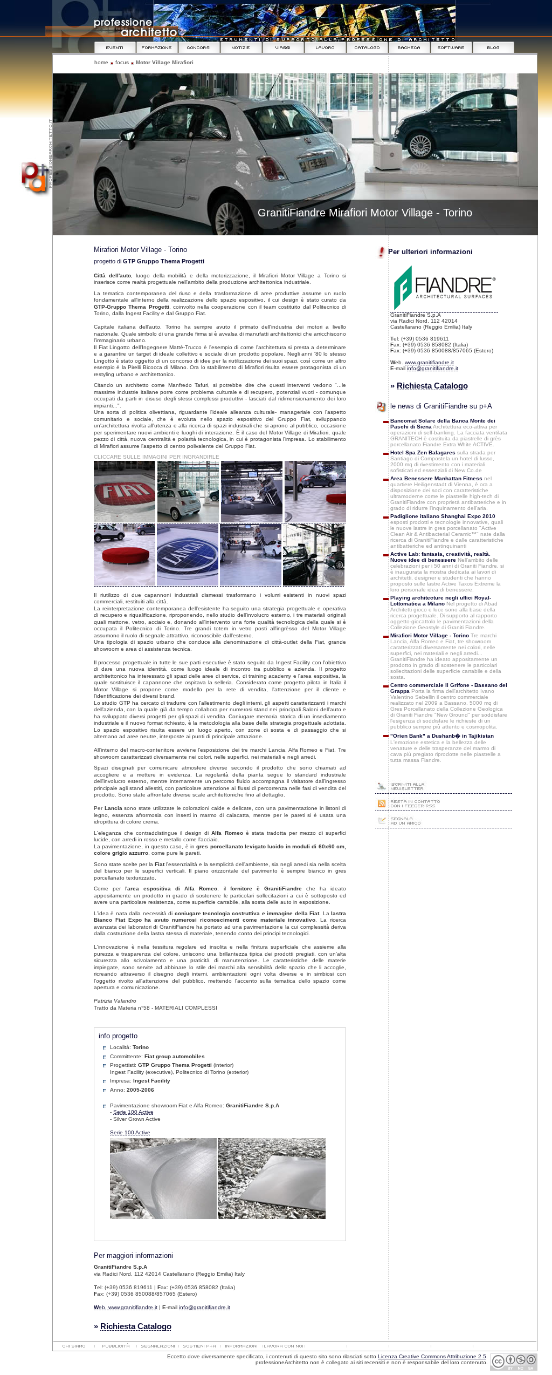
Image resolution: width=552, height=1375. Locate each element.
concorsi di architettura (199, 47)
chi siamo (73, 1346)
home (101, 62)
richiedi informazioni (241, 1346)
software (452, 47)
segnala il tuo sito (157, 1346)
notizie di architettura (241, 47)
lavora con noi (284, 1346)
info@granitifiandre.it (204, 1307)
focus (122, 62)
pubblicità (115, 1346)
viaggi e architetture (284, 47)
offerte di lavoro (326, 47)
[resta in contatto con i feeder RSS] (443, 808)
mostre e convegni (115, 47)
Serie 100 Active (133, 1112)
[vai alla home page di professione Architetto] (33, 195)
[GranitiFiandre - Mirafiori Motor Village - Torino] (124, 520)
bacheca (410, 47)
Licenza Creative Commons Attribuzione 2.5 (432, 1356)
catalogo (368, 47)
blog (494, 47)
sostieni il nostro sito (199, 1346)
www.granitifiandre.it (429, 362)
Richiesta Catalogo (135, 1326)
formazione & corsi (157, 47)
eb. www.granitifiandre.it (125, 1307)
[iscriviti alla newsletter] (443, 791)
